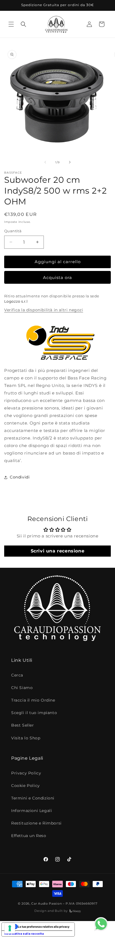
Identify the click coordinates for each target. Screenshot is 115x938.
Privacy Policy (26, 773)
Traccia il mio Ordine (33, 700)
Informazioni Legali (31, 810)
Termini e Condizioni (32, 798)
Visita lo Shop (25, 737)
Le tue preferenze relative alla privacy (44, 926)
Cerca (17, 675)
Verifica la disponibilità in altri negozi (43, 309)
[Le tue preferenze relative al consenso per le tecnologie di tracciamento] (9, 928)
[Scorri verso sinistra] (45, 162)
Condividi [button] (20, 477)
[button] (11, 24)
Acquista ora (57, 277)
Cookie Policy (25, 785)
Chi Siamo (22, 687)
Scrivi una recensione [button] (58, 551)
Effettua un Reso (28, 835)
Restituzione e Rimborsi (36, 823)
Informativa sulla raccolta (24, 933)
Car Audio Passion (46, 903)
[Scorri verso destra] (70, 162)
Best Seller (22, 725)
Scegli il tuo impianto (34, 712)
